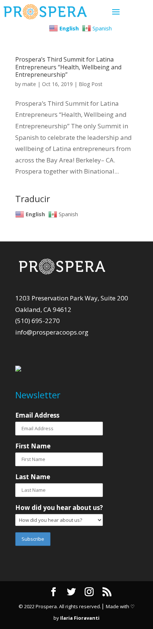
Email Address (37, 415)
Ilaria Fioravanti (80, 618)
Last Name (32, 476)
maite (29, 84)
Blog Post (90, 84)
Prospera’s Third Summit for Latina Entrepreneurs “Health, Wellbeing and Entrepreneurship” (68, 67)
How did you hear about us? (59, 507)
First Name (33, 446)
